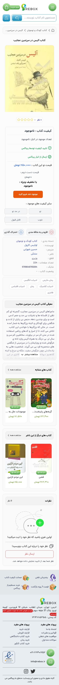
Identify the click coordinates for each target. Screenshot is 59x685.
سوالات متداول (49, 640)
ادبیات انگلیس (30, 280)
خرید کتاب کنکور (22, 643)
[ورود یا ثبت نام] (6, 17)
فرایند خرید (24, 629)
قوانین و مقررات (48, 633)
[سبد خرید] (6, 7)
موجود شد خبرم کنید (28, 194)
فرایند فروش (24, 633)
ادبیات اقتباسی (18, 286)
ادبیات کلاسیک (46, 286)
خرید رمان (25, 640)
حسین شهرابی (30, 250)
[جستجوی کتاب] (17, 18)
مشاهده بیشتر (31, 354)
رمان (32, 286)
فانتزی (50, 292)
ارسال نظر (29, 554)
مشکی (34, 254)
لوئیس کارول (30, 245)
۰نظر (39, 120)
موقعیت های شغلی (47, 636)
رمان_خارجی (48, 280)
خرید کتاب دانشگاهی (20, 636)
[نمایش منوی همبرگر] (52, 7)
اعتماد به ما (51, 629)
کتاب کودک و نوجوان (26, 241)
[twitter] (32, 671)
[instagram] (26, 671)
